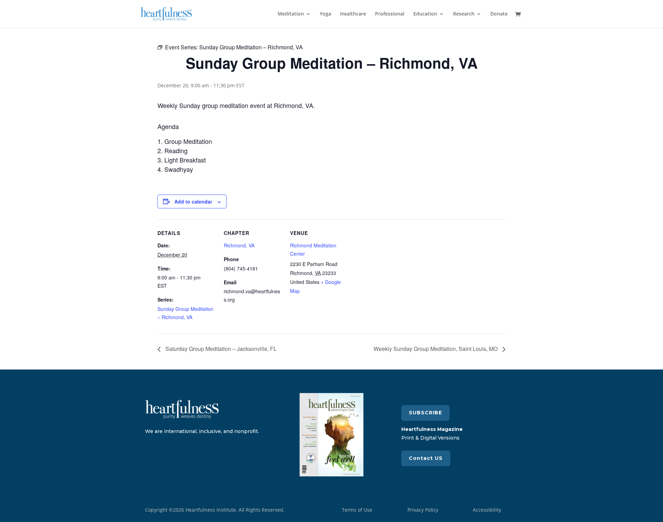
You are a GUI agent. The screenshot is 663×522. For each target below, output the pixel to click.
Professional (389, 14)
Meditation (291, 14)
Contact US (426, 458)
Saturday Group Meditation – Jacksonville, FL (220, 349)
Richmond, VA (239, 245)
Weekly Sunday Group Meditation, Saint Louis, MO (436, 349)
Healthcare (353, 14)
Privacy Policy (422, 509)
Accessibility (487, 509)
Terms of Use (357, 509)
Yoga (325, 14)
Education (425, 14)
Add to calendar (193, 201)
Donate (499, 14)
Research (463, 14)
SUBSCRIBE (425, 413)
